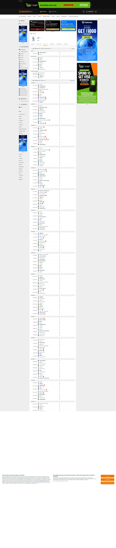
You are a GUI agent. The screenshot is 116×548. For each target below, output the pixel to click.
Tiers (38, 483)
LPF (19, 23)
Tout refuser (107, 479)
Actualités (38, 44)
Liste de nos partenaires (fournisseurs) (60, 480)
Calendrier (51, 44)
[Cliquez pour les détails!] (52, 53)
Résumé (32, 44)
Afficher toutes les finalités (107, 482)
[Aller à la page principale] (26, 12)
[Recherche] (83, 11)
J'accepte (107, 476)
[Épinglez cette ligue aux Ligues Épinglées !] (41, 38)
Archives (66, 44)
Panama (34, 33)
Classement (59, 44)
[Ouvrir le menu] (95, 11)
